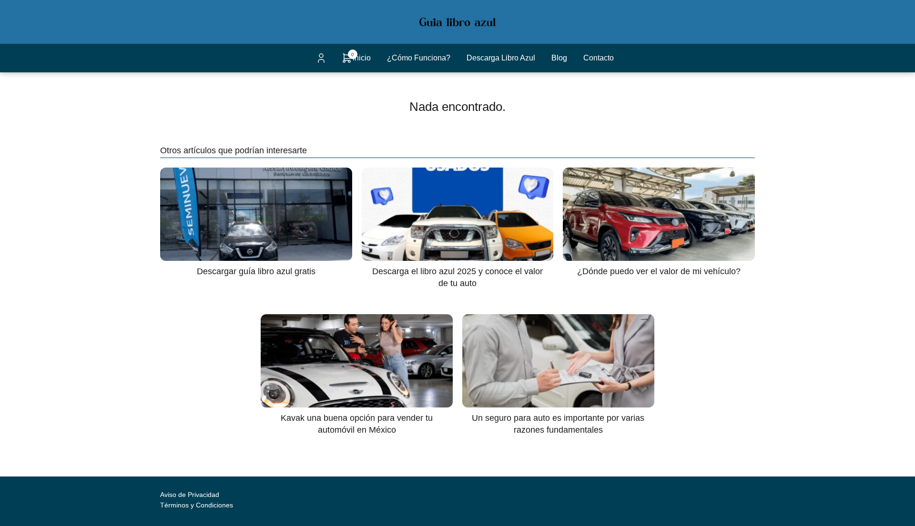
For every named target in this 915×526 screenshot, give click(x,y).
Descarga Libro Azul (501, 58)
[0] (347, 61)
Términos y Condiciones (196, 505)
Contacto (598, 58)
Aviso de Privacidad (189, 494)
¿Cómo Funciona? (418, 58)
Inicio (362, 58)
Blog (559, 58)
